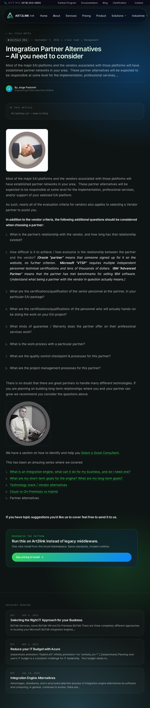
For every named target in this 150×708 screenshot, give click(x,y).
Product (101, 15)
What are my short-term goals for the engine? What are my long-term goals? (66, 478)
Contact (139, 2)
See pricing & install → (29, 557)
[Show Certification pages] (129, 3)
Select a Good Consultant (99, 453)
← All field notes (18, 33)
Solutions (117, 15)
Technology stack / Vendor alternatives (38, 485)
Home (43, 15)
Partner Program (67, 2)
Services (71, 15)
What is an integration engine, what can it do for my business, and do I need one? (70, 472)
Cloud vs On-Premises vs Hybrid (34, 491)
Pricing (86, 15)
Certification (119, 2)
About (56, 15)
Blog (105, 2)
